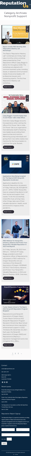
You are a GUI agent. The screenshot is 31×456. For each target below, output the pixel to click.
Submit (4, 443)
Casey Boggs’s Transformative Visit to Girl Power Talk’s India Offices (15, 117)
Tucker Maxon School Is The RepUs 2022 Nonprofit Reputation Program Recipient (15, 309)
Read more (7, 87)
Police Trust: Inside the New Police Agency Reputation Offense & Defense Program (14, 398)
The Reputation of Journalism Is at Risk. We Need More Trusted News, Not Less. (14, 406)
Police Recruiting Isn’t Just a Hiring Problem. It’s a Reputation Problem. (13, 390)
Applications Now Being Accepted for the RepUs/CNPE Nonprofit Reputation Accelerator (14, 178)
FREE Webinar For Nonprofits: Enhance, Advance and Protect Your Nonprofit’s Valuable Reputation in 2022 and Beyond (15, 243)
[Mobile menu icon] (30, 4)
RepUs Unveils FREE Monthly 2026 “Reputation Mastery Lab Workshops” (14, 48)
